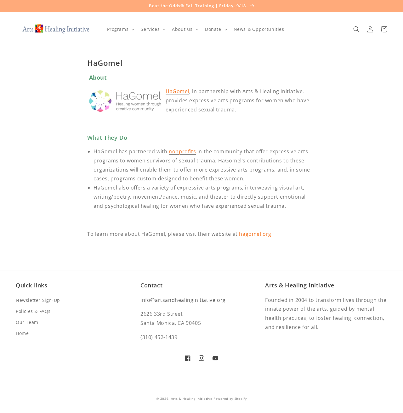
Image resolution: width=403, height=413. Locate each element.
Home (22, 333)
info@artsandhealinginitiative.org (183, 300)
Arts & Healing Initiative (192, 398)
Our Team (27, 322)
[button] (120, 29)
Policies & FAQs (33, 311)
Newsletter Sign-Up (38, 300)
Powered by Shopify (230, 398)
